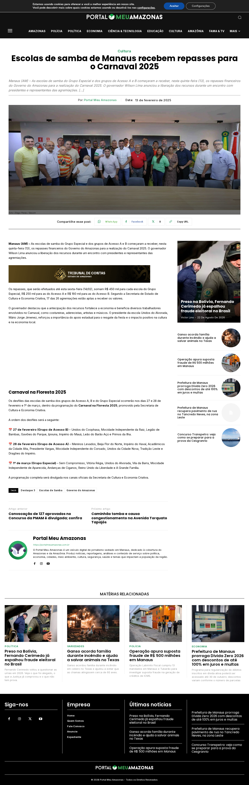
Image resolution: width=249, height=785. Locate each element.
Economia (199, 646)
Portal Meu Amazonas (100, 100)
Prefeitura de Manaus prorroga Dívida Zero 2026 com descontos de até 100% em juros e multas (197, 387)
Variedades (75, 646)
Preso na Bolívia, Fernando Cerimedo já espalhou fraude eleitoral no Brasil (207, 306)
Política (11, 646)
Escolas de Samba (50, 490)
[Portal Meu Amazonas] (18, 550)
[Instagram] (41, 562)
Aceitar (174, 6)
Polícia (135, 646)
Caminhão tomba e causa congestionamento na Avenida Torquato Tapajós (129, 518)
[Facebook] (34, 562)
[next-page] (234, 248)
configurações (146, 8)
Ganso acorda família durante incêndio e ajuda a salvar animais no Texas (196, 338)
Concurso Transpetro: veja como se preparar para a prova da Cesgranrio (196, 437)
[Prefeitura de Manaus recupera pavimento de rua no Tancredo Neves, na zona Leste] (231, 412)
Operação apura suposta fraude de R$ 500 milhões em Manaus (195, 362)
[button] (217, 17)
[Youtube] (48, 562)
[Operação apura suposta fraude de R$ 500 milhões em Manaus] (231, 362)
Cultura (124, 51)
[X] (30, 719)
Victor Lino (187, 317)
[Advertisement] (88, 357)
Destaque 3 (28, 490)
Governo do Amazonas (81, 490)
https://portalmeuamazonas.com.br (51, 544)
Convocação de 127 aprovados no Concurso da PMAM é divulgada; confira (45, 516)
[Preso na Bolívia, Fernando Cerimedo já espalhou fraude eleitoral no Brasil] (208, 282)
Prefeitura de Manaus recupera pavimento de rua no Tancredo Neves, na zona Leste (197, 412)
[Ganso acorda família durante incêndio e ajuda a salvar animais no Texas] (231, 337)
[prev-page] (227, 248)
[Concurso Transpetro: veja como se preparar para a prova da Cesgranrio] (231, 437)
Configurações (201, 6)
